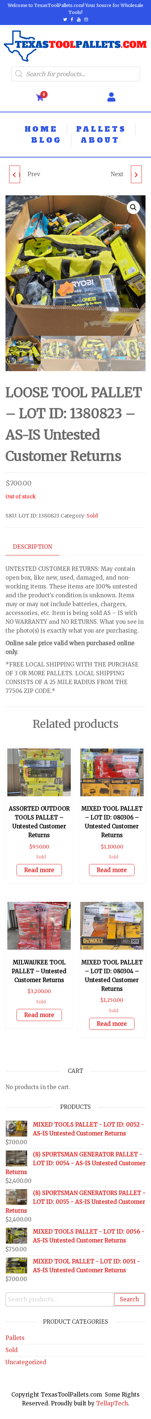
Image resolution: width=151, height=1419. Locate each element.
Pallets (15, 1337)
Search (129, 1299)
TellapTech (112, 1403)
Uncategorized (25, 1362)
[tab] (37, 547)
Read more (39, 870)
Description (32, 546)
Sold (92, 515)
